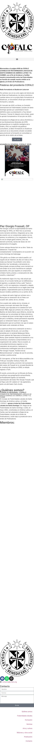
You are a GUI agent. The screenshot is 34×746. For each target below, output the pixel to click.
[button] (17, 59)
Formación (28, 720)
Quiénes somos (27, 711)
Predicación (28, 737)
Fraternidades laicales (24, 716)
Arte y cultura (27, 728)
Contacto (29, 741)
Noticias (29, 724)
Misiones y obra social (24, 732)
